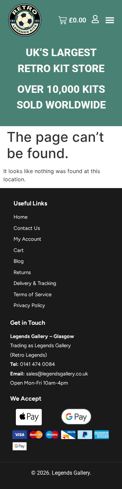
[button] (110, 20)
